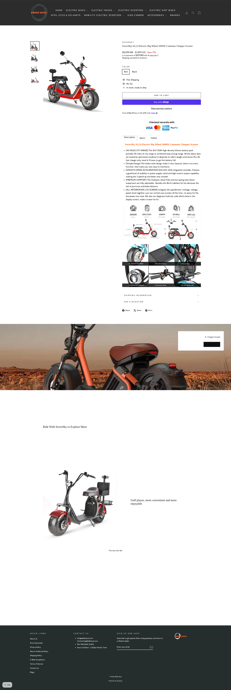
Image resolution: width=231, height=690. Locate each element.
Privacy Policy (35, 647)
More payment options (161, 108)
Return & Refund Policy (39, 651)
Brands (175, 15)
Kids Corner (136, 15)
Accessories (156, 15)
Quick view (50, 595)
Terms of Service (36, 664)
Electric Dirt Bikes (162, 10)
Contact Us (34, 668)
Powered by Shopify (115, 681)
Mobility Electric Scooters (103, 15)
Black (134, 71)
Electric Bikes (76, 10)
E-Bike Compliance (37, 660)
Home (59, 10)
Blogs (32, 672)
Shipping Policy (36, 655)
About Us (33, 639)
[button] (161, 55)
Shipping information (138, 295)
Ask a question (134, 302)
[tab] (130, 138)
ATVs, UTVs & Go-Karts (66, 15)
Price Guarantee (36, 643)
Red (126, 71)
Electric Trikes (102, 10)
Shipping (125, 58)
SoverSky (128, 42)
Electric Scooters (131, 10)
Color (126, 67)
